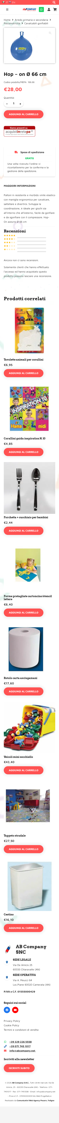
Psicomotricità (12, 23)
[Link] (50, 9)
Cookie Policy (11, 1025)
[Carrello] (55, 9)
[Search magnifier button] (54, 2)
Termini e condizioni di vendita (21, 1029)
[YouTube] (15, 1010)
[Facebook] (7, 1010)
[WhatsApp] (41, 9)
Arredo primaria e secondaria (31, 19)
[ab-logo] (29, 9)
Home (7, 19)
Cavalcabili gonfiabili (36, 23)
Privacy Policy (12, 1020)
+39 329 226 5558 (20, 1041)
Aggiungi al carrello (23, 114)
